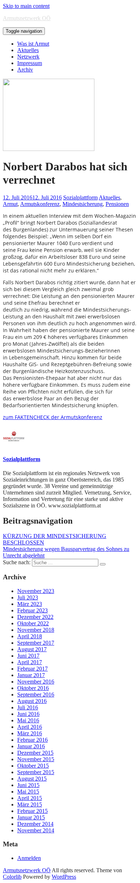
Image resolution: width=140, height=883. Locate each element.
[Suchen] (103, 564)
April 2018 (29, 636)
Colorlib (12, 877)
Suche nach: (17, 562)
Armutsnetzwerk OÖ (27, 18)
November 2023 (35, 591)
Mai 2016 (28, 720)
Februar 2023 (32, 610)
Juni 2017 (28, 656)
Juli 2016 (27, 707)
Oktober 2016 (33, 688)
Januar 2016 (31, 746)
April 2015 (29, 798)
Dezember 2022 (35, 617)
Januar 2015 (31, 817)
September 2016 (35, 694)
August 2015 (32, 779)
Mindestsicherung (82, 204)
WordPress (64, 877)
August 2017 (32, 649)
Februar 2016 (32, 740)
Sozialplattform (80, 197)
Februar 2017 (32, 669)
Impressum (29, 63)
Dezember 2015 (35, 753)
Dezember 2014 (35, 824)
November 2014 (35, 830)
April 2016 (29, 727)
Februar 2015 (32, 811)
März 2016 (29, 733)
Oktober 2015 (33, 766)
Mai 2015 (28, 791)
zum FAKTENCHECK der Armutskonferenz (52, 417)
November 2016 (35, 682)
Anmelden (29, 858)
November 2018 (35, 630)
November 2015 (35, 759)
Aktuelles (28, 50)
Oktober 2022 (33, 623)
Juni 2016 (28, 714)
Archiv (25, 69)
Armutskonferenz (40, 204)
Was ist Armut (33, 44)
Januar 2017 (31, 675)
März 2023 (29, 604)
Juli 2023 (27, 597)
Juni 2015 (28, 785)
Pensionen (117, 204)
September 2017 (35, 643)
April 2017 (29, 662)
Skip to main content (26, 6)
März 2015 (29, 804)
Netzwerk (28, 57)
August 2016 (32, 701)
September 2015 (35, 772)
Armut (10, 204)
